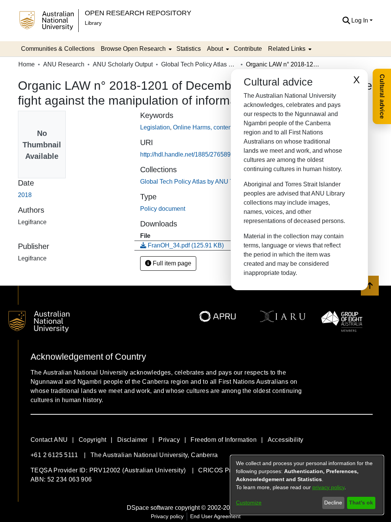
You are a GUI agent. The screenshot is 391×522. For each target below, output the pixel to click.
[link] (221, 181)
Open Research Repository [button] (138, 13)
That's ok (361, 502)
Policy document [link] (162, 208)
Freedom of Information (224, 439)
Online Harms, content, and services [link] (222, 127)
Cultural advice (382, 96)
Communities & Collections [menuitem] (58, 48)
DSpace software (150, 507)
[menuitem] (135, 49)
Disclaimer (132, 439)
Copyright (93, 439)
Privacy (169, 439)
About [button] (215, 48)
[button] (346, 20)
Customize (249, 502)
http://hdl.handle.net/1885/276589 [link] (185, 154)
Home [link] (26, 64)
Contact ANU (49, 439)
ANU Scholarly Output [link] (123, 64)
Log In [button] (360, 20)
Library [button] (93, 23)
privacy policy (328, 487)
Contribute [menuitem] (248, 48)
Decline (333, 502)
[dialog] (307, 485)
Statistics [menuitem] (188, 48)
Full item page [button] (171, 263)
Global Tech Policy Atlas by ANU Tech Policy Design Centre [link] (199, 64)
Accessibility (286, 439)
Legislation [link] (155, 127)
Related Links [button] (286, 48)
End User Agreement (215, 516)
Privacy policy (167, 516)
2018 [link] (25, 195)
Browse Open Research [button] (133, 48)
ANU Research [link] (63, 64)
